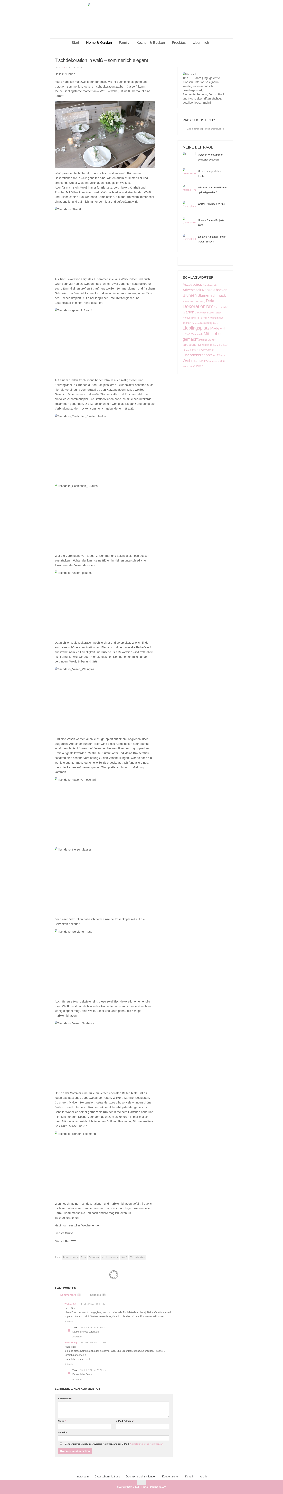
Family (124, 42)
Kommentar (65, 1398)
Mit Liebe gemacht (110, 1257)
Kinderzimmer (215, 317)
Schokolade (205, 344)
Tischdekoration (137, 1257)
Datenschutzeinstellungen (141, 1476)
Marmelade (197, 334)
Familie (223, 307)
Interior (203, 318)
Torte (213, 355)
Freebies (179, 42)
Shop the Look (220, 345)
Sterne (186, 350)
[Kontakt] (218, 61)
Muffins (203, 340)
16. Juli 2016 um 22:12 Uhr (93, 1342)
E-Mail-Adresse (125, 1421)
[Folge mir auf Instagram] (187, 61)
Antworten (69, 1321)
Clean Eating (199, 301)
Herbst (186, 317)
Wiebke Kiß (70, 1304)
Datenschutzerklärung (107, 1476)
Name (62, 1421)
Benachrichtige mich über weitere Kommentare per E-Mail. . (113, 1444)
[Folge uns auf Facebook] (195, 61)
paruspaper (190, 344)
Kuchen (196, 323)
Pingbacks (96, 1294)
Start (75, 42)
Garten (188, 312)
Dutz (216, 307)
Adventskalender (210, 285)
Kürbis (215, 323)
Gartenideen (201, 312)
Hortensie (194, 318)
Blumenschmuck (70, 1257)
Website (62, 1432)
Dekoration (94, 1257)
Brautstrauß (188, 301)
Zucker (198, 366)
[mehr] (206, 102)
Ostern (212, 339)
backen (221, 290)
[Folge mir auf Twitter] (210, 61)
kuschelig (206, 322)
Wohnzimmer (211, 361)
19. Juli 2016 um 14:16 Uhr (92, 1304)
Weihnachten (194, 360)
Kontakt (189, 1476)
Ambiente (208, 290)
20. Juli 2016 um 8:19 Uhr (92, 1327)
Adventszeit (192, 290)
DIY (209, 306)
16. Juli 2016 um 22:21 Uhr (93, 1370)
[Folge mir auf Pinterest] (202, 61)
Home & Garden (99, 42)
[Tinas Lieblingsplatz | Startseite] (141, 19)
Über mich (201, 42)
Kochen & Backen (150, 42)
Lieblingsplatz (196, 328)
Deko (83, 1257)
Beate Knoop (71, 1342)
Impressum (82, 1476)
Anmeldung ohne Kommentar (146, 1444)
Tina (62, 67)
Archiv (203, 1476)
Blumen (190, 295)
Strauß (124, 1257)
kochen (187, 322)
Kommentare (70, 1294)
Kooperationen (170, 1476)
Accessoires (192, 284)
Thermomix (206, 350)
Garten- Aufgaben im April (211, 203)
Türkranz (222, 355)
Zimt (190, 366)
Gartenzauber (214, 313)
